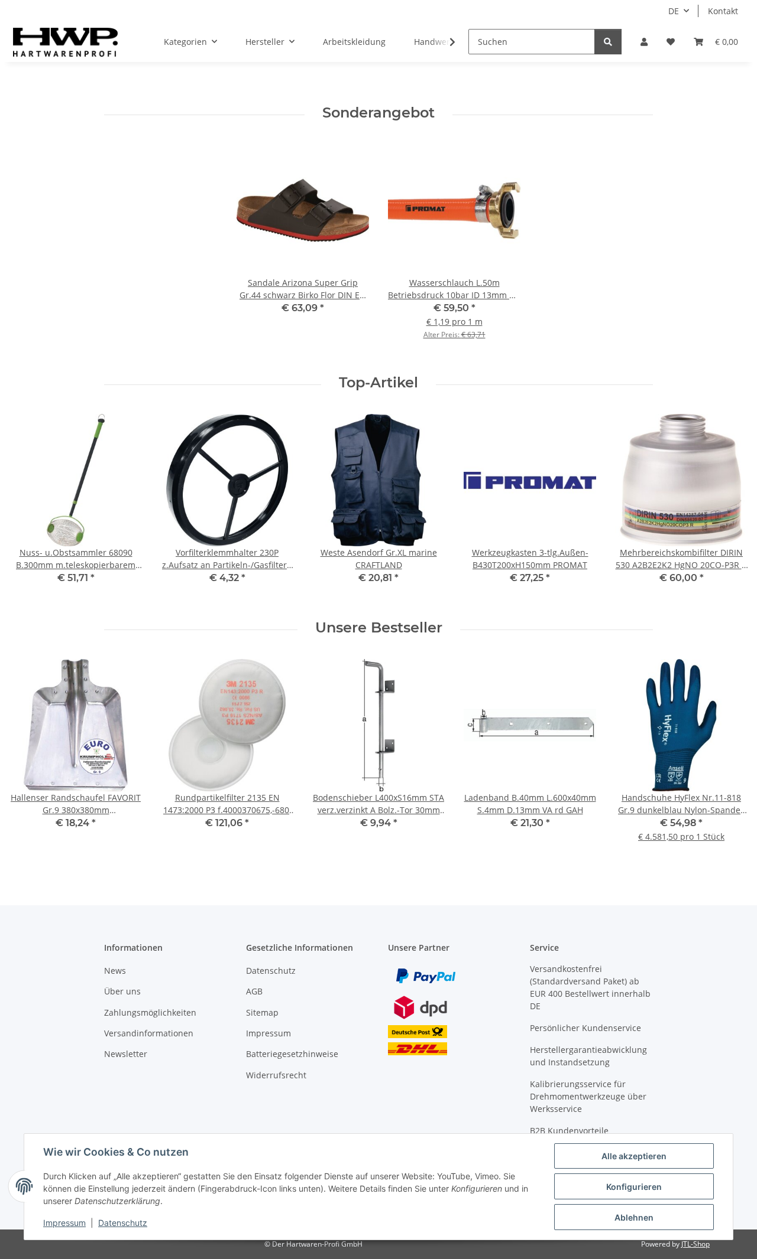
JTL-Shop (695, 1244)
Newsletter (125, 1053)
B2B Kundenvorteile (569, 1130)
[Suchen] (608, 41)
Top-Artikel (378, 382)
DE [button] (673, 11)
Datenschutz (122, 1223)
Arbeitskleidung (354, 41)
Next (728, 507)
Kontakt (723, 11)
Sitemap (262, 1012)
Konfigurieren (634, 1187)
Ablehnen (634, 1217)
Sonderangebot (378, 113)
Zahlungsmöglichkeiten (150, 1012)
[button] (644, 41)
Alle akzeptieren (634, 1156)
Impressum (64, 1223)
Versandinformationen (148, 1033)
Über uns (122, 991)
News (115, 970)
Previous (29, 507)
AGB (254, 991)
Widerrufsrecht (276, 1075)
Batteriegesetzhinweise (292, 1053)
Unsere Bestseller (378, 627)
